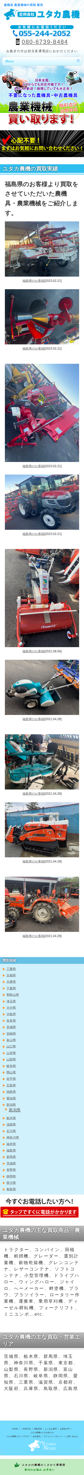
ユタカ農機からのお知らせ (42, 1432)
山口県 (11, 1046)
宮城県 (11, 1027)
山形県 (11, 1053)
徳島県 (11, 1091)
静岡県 (11, 1176)
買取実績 (38, 1429)
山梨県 (11, 1059)
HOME (15, 1429)
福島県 (11, 1150)
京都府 (11, 975)
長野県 (11, 1169)
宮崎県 (11, 1033)
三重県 (11, 969)
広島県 (11, 1085)
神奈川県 (12, 1137)
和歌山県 (12, 994)
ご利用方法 (26, 1429)
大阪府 (11, 1014)
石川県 (11, 1131)
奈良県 (11, 1020)
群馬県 (11, 1156)
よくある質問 (51, 1429)
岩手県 (11, 1078)
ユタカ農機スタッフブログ (17, 1436)
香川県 (11, 1182)
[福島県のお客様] (42, 223)
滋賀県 (11, 1124)
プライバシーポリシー (53, 1436)
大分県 (11, 1007)
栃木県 (11, 1118)
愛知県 (11, 1098)
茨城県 (11, 1163)
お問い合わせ (72, 1436)
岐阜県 (11, 1066)
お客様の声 (65, 1429)
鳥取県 (11, 1189)
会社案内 (36, 1436)
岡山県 (11, 1072)
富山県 (11, 1040)
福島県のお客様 (33, 280)
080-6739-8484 (45, 42)
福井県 (11, 1144)
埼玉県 (11, 1001)
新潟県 (11, 1104)
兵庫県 (11, 981)
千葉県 (11, 988)
